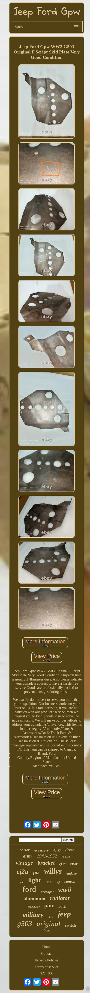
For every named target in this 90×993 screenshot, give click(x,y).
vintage (24, 863)
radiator (60, 898)
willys (53, 871)
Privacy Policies (46, 960)
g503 (24, 923)
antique (71, 873)
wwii (64, 890)
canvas (69, 882)
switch (70, 925)
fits (36, 872)
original (48, 923)
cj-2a (50, 917)
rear (74, 863)
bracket (46, 863)
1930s (48, 882)
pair (49, 905)
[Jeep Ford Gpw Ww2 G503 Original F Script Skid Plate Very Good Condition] (46, 102)
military (33, 914)
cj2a (22, 871)
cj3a (62, 864)
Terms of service (47, 967)
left (58, 882)
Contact (46, 953)
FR (50, 973)
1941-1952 (47, 855)
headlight (47, 892)
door (69, 849)
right (21, 882)
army (27, 856)
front (47, 930)
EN (42, 973)
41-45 (57, 850)
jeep (64, 914)
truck (62, 906)
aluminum (34, 899)
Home (46, 947)
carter (25, 850)
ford (29, 889)
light (34, 880)
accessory (41, 850)
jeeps (66, 856)
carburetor (34, 906)
